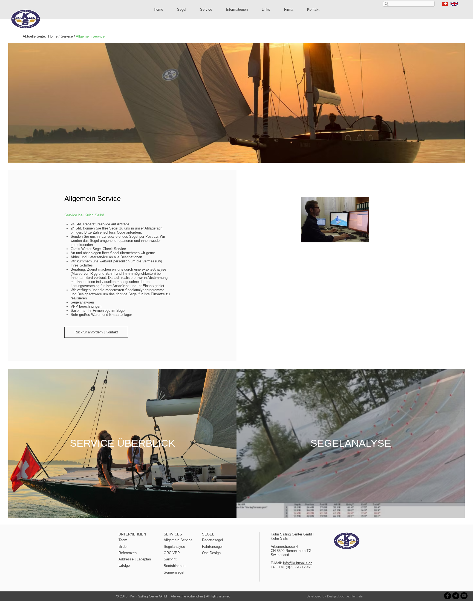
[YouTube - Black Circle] (464, 595)
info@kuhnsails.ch (297, 563)
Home (52, 36)
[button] (181, 9)
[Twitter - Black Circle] (455, 595)
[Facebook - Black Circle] (447, 595)
